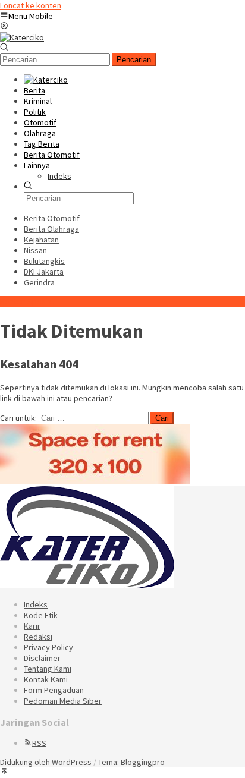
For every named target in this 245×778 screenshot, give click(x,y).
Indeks (36, 604)
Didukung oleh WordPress (46, 762)
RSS (39, 743)
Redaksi (38, 636)
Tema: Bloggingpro (131, 762)
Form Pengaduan (54, 690)
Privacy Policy (48, 647)
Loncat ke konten (30, 5)
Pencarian (134, 59)
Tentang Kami (47, 668)
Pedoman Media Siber (63, 700)
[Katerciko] (22, 37)
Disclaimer (42, 658)
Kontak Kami (46, 679)
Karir (32, 625)
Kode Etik (41, 615)
